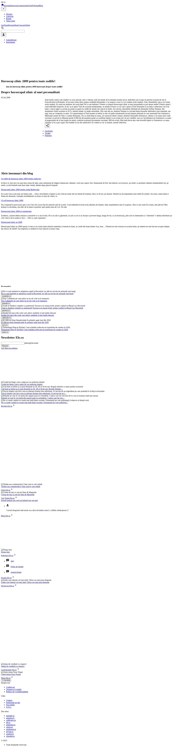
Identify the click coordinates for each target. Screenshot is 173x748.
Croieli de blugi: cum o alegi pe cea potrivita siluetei (21, 384)
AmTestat (5, 25)
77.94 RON (6, 680)
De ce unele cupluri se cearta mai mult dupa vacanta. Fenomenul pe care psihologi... (34, 402)
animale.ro (10, 716)
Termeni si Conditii (13, 689)
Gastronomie (23, 6)
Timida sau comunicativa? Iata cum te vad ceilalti (20, 486)
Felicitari (35, 6)
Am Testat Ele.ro (8, 498)
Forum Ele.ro (6, 578)
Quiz (30, 6)
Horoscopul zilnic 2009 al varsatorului (16, 211)
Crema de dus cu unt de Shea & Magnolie (17, 495)
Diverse (9, 14)
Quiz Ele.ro (5, 490)
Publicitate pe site (13, 702)
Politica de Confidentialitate (17, 692)
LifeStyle (9, 16)
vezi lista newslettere (9, 348)
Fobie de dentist (17, 567)
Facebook (49, 131)
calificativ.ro (11, 720)
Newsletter (10, 705)
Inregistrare (10, 42)
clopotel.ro (10, 736)
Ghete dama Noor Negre (11, 674)
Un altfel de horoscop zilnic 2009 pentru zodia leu (21, 179)
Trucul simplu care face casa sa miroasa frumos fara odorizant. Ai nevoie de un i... (33, 393)
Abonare (5, 346)
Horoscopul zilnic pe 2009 (11, 222)
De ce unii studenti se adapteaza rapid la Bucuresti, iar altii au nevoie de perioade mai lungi (37, 294)
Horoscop (14, 6)
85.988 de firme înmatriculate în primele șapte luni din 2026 (25, 322)
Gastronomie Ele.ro (9, 670)
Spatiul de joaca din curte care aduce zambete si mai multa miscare (27, 315)
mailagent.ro (11, 729)
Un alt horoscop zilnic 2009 (12, 200)
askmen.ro (10, 718)
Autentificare (11, 40)
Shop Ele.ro (6, 678)
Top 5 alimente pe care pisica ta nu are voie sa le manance (24, 301)
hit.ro (8, 722)
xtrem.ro (9, 727)
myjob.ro (9, 732)
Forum (11, 25)
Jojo (12, 561)
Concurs (21, 25)
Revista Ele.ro (6, 406)
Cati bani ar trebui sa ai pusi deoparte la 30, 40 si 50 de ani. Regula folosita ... (32, 389)
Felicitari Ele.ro (7, 555)
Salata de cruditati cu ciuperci (12, 666)
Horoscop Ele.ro (7, 586)
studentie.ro (10, 725)
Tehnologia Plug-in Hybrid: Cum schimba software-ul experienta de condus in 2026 (34, 330)
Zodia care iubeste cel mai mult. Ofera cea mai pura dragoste (25, 582)
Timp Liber (10, 21)
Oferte (27, 25)
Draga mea (5, 552)
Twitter (48, 133)
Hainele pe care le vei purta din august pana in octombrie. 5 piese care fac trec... (33, 398)
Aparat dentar (16, 572)
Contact (9, 700)
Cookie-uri (10, 687)
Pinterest (48, 136)
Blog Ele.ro (5, 516)
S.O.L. (9, 707)
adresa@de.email (31, 343)
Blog (41, 6)
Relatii (8, 19)
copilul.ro (10, 734)
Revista (7, 6)
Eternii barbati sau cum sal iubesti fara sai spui (19, 500)
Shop (16, 25)
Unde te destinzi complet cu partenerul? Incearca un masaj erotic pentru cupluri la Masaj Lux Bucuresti (42, 308)
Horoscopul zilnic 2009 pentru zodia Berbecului (20, 189)
